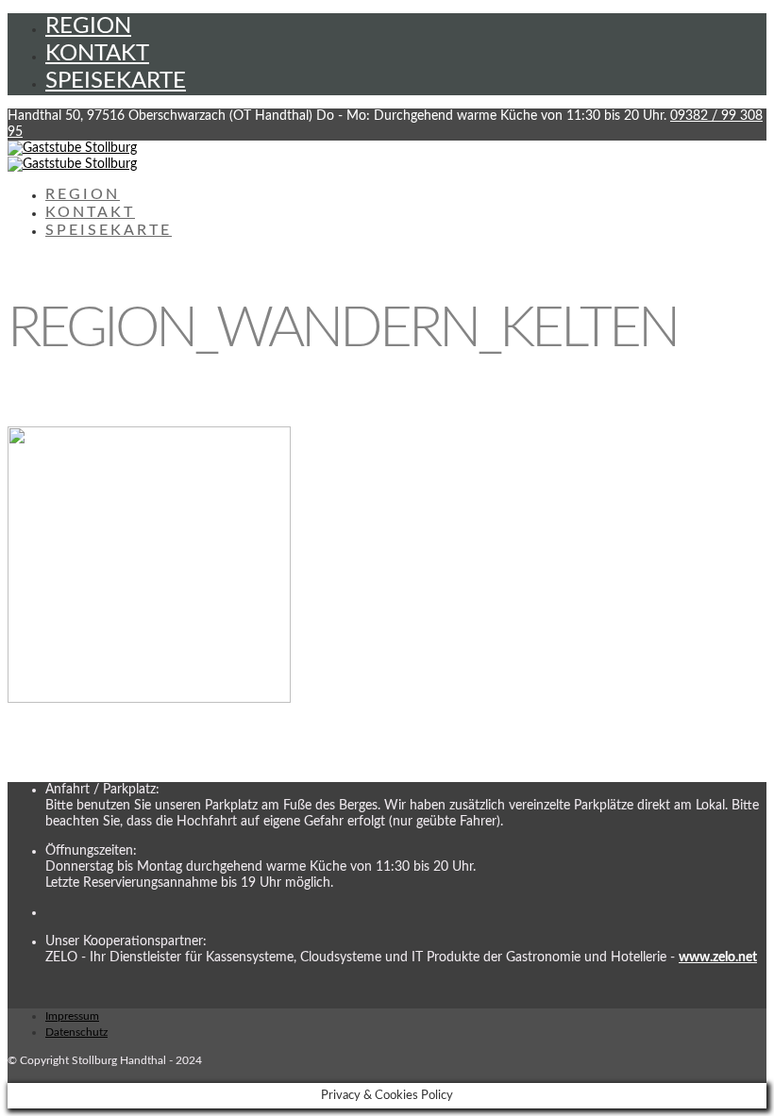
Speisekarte (115, 81)
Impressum (72, 1016)
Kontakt (97, 53)
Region (88, 26)
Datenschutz (76, 1032)
